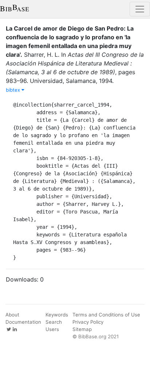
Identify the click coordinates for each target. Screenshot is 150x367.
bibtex (13, 90)
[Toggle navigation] (140, 9)
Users (52, 329)
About (12, 315)
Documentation (23, 322)
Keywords (57, 315)
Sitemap (82, 329)
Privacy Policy (87, 322)
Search (54, 322)
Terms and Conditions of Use (106, 315)
